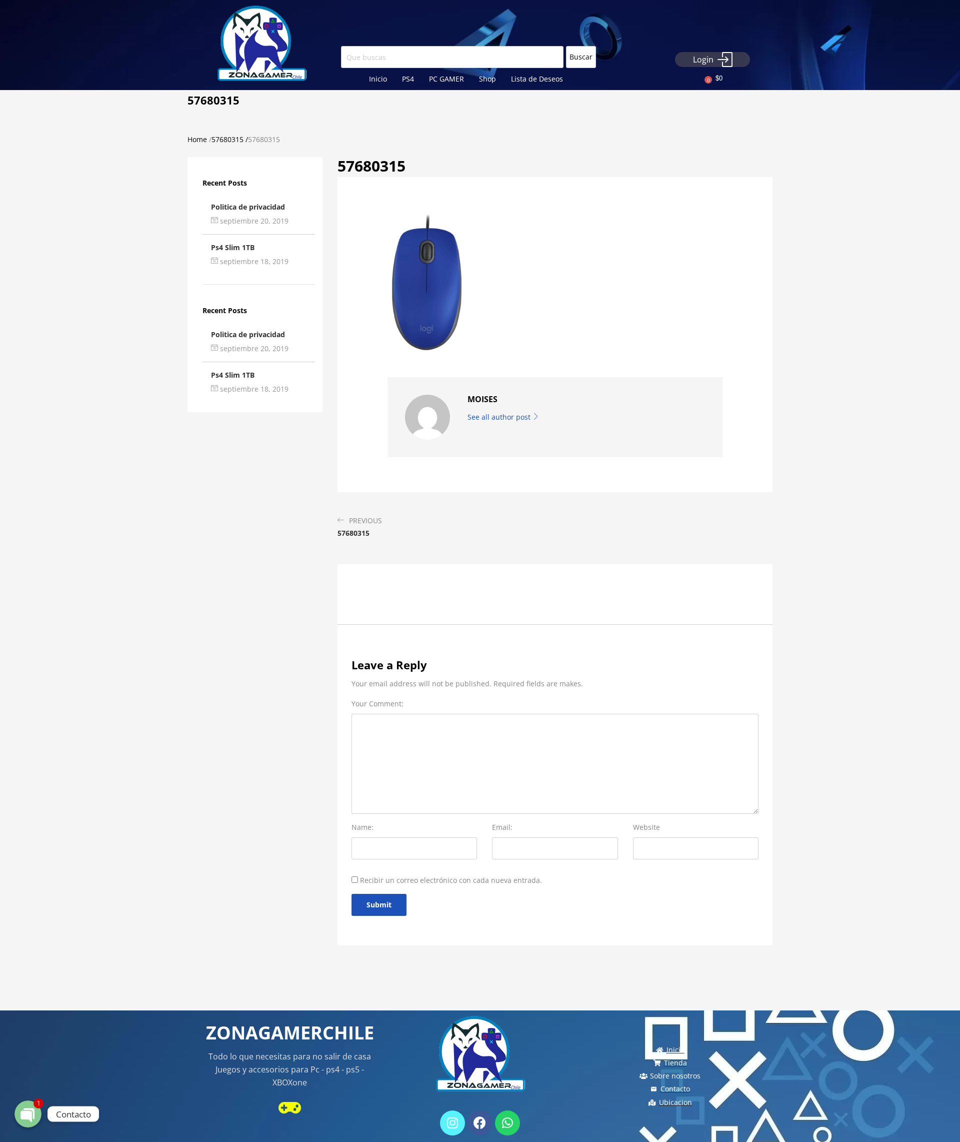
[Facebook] (480, 1122)
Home (197, 139)
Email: (502, 827)
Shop (487, 79)
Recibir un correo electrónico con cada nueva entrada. (451, 880)
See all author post (500, 417)
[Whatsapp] (507, 1122)
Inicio (378, 79)
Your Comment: (378, 703)
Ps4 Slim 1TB (232, 247)
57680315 (228, 139)
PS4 (408, 79)
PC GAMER (446, 79)
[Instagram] (452, 1122)
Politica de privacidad (248, 207)
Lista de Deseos (537, 79)
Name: (363, 827)
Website (646, 827)
